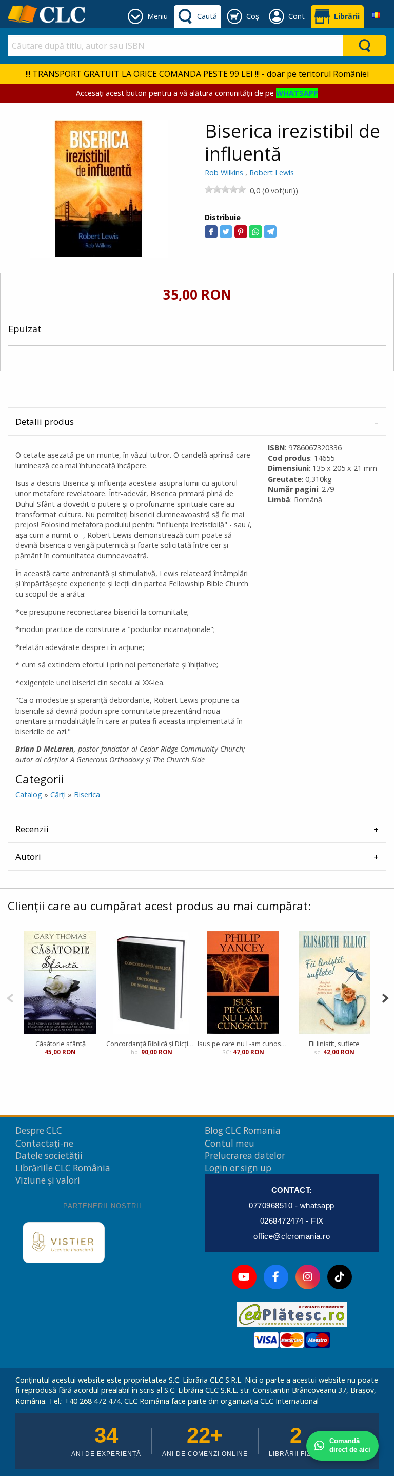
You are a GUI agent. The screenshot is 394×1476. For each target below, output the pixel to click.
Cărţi (58, 794)
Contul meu (229, 1143)
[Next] (385, 997)
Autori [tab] (28, 856)
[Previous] (10, 997)
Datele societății (49, 1156)
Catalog (28, 794)
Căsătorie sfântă (60, 1043)
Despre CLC (38, 1130)
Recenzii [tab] (32, 829)
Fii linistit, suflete (334, 1043)
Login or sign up (238, 1168)
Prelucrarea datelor (245, 1156)
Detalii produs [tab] (44, 421)
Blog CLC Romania (243, 1130)
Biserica (87, 794)
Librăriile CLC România (62, 1168)
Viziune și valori (47, 1180)
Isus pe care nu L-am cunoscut (243, 1043)
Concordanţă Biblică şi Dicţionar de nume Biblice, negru (152, 1043)
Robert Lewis (271, 173)
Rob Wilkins (224, 173)
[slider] (225, 189)
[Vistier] (64, 1242)
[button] (211, 231)
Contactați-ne (44, 1143)
